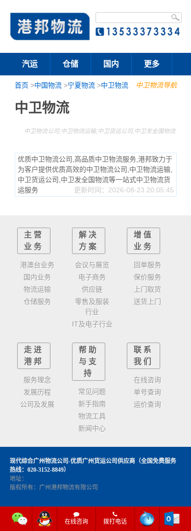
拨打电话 (115, 521)
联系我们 (143, 356)
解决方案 (88, 241)
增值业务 (143, 241)
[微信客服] (19, 519)
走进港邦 (34, 356)
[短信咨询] (147, 519)
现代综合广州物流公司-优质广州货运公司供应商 (72, 461)
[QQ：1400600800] (44, 519)
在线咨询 (76, 521)
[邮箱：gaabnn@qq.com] (172, 519)
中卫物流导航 (156, 85)
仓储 (70, 64)
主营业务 (34, 241)
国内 (111, 64)
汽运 (30, 64)
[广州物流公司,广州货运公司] (50, 26)
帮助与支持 (88, 361)
